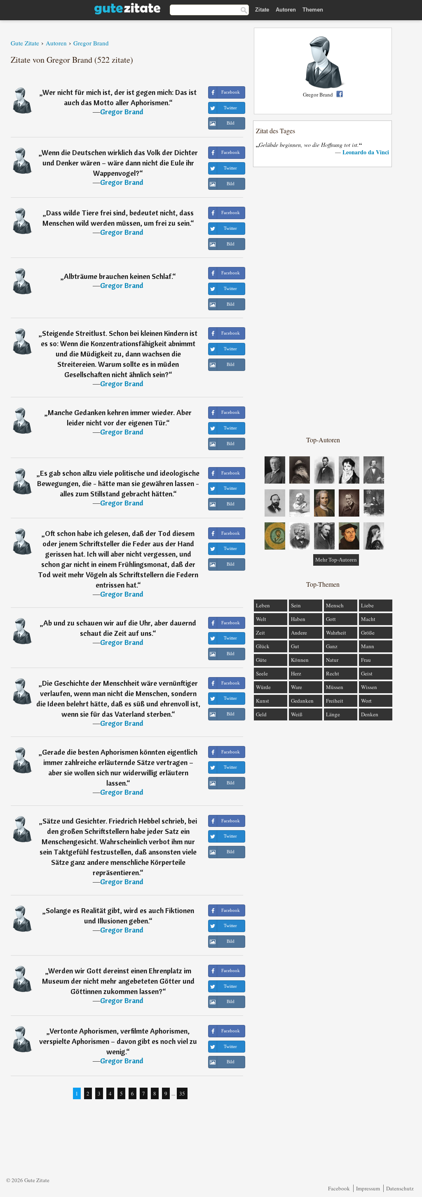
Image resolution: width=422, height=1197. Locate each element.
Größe (368, 632)
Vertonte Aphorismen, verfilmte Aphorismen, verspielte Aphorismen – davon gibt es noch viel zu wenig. (118, 1041)
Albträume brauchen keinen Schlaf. (118, 276)
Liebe (367, 605)
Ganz (332, 646)
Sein (296, 605)
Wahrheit (336, 632)
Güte (261, 659)
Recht (332, 673)
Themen (312, 10)
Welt (261, 619)
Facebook (339, 1188)
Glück (263, 646)
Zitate (262, 10)
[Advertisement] (323, 301)
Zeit (260, 632)
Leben (263, 605)
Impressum (368, 1188)
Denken (369, 714)
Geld (261, 714)
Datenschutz (400, 1188)
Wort (366, 700)
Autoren (286, 10)
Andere (299, 632)
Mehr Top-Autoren (336, 560)
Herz (296, 673)
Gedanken (302, 700)
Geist (367, 673)
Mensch (335, 605)
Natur (332, 659)
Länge (333, 714)
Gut (295, 646)
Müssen (334, 687)
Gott (331, 619)
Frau (366, 659)
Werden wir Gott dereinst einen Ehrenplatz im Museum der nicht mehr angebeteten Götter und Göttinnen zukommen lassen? (118, 981)
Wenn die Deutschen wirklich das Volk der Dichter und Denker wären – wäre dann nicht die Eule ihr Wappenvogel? (120, 163)
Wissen (369, 687)
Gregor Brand (121, 111)
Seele (262, 673)
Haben (298, 619)
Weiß (296, 714)
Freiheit (334, 700)
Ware (296, 687)
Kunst (262, 700)
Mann (367, 646)
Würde (263, 687)
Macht (368, 619)
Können (300, 659)
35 (182, 1093)
